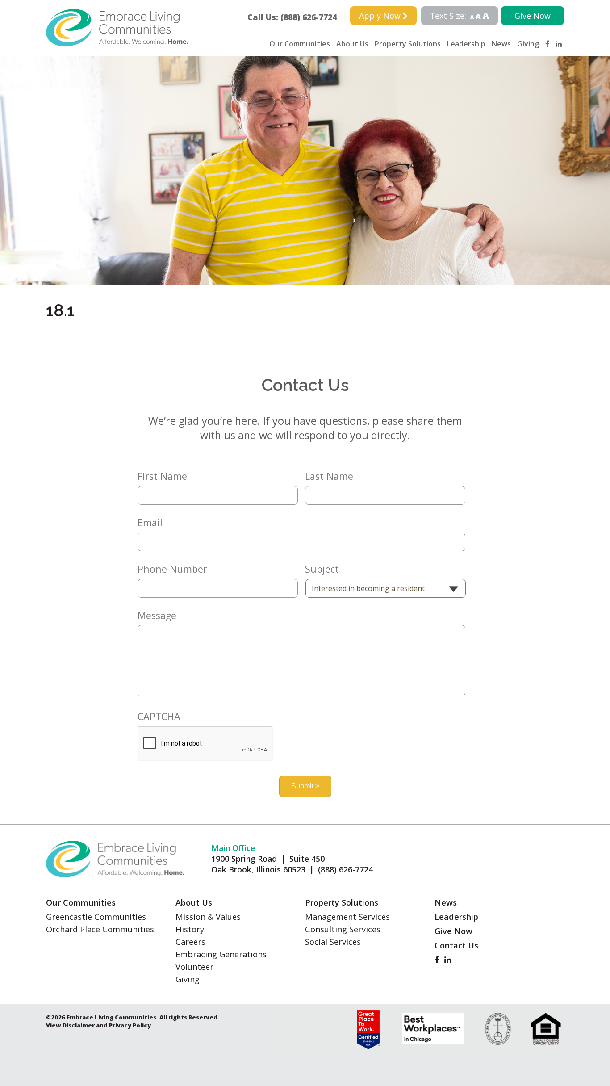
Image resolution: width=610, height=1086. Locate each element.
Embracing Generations (221, 954)
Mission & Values (208, 916)
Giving (528, 44)
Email (150, 522)
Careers (190, 941)
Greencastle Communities (96, 916)
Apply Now (381, 15)
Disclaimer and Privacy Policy (107, 1025)
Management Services (347, 916)
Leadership (466, 44)
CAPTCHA (159, 716)
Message (157, 615)
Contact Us (456, 945)
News (501, 44)
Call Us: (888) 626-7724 (296, 17)
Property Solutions (408, 44)
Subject (322, 569)
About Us (352, 44)
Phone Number (172, 569)
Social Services (333, 941)
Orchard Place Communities (100, 929)
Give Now (532, 15)
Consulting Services (342, 929)
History (189, 929)
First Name (162, 476)
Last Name (329, 476)
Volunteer (194, 966)
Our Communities (299, 44)
